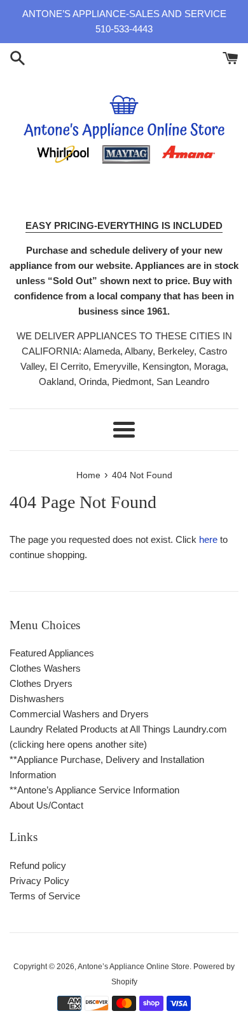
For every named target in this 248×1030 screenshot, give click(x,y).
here (208, 539)
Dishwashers (37, 698)
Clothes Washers (45, 668)
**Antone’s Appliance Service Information (94, 790)
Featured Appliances (52, 653)
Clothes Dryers (41, 683)
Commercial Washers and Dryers (79, 713)
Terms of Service (45, 895)
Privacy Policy (39, 880)
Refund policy (38, 865)
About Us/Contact (46, 805)
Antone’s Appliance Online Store (133, 966)
